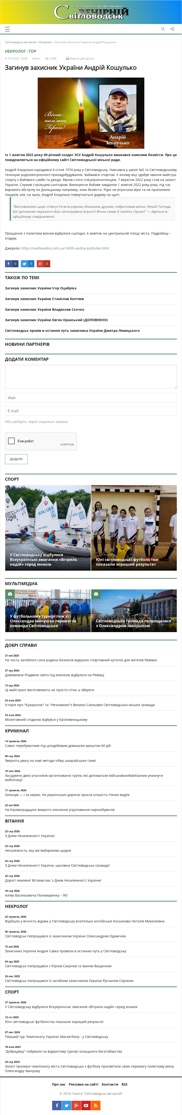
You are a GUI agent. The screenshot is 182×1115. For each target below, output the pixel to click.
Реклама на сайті (83, 1084)
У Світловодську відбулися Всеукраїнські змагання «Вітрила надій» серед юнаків (71, 1006)
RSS (124, 1084)
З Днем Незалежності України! (30, 835)
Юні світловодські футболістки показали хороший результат (54, 1021)
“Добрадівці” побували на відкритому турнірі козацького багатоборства (63, 1051)
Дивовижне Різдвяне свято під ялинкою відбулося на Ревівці (54, 675)
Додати (16, 459)
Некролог (15, 51)
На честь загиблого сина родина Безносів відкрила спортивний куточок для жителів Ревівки (81, 660)
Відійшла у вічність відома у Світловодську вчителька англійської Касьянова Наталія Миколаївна (84, 921)
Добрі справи (21, 645)
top (32, 51)
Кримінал (17, 731)
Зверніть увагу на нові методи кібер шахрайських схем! (50, 760)
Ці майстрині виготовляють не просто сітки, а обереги (49, 690)
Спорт (12, 479)
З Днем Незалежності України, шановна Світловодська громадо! (57, 865)
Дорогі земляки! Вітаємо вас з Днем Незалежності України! (53, 880)
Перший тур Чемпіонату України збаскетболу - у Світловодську (56, 1036)
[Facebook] (57, 1105)
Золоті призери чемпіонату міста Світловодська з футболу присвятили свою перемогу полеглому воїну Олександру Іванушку (89, 1068)
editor (36, 58)
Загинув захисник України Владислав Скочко (44, 309)
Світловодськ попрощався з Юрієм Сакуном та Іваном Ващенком (58, 966)
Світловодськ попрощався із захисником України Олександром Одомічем (65, 936)
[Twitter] (66, 1105)
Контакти (110, 1084)
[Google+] (76, 1105)
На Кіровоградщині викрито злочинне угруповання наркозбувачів (59, 809)
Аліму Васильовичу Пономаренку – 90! (36, 895)
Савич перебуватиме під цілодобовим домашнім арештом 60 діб (58, 745)
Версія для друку (81, 58)
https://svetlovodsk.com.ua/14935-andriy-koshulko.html (65, 248)
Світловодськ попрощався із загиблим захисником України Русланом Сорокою (69, 980)
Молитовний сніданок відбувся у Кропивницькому (46, 719)
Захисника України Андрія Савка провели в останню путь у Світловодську (65, 951)
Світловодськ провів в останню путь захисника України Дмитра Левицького (72, 330)
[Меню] (7, 29)
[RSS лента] (95, 1105)
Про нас (58, 1084)
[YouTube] (86, 1105)
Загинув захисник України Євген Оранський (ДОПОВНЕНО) (56, 320)
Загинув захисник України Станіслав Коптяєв (44, 298)
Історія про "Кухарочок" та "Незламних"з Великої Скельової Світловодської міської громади (80, 705)
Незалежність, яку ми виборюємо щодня (38, 850)
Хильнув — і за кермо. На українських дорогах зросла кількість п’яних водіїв (67, 794)
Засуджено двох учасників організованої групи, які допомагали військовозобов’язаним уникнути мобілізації (84, 777)
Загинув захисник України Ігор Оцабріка (40, 288)
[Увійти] (172, 29)
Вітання (14, 821)
